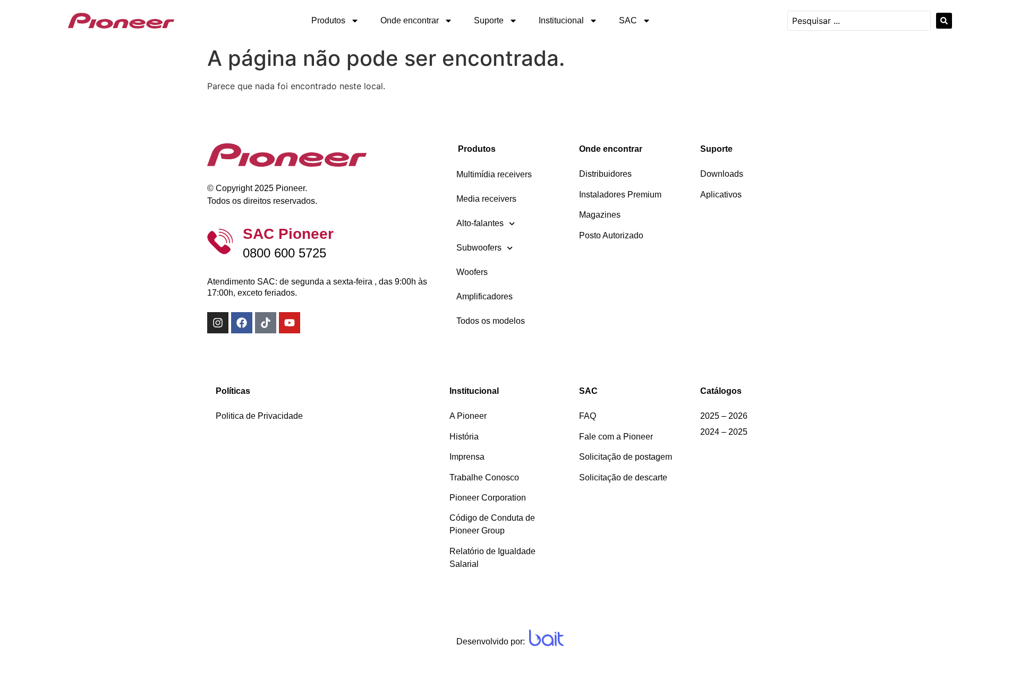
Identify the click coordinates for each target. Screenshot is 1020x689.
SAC (628, 20)
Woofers (472, 272)
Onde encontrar (409, 20)
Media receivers (486, 198)
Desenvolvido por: (490, 641)
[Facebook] (241, 322)
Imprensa (466, 456)
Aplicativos (721, 194)
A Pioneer (468, 415)
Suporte (489, 20)
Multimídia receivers (494, 174)
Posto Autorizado (611, 235)
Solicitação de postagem (625, 456)
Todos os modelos (490, 320)
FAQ (587, 415)
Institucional (561, 20)
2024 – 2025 (723, 431)
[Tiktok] (265, 322)
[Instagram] (217, 322)
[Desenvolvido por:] (546, 638)
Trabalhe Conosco (484, 477)
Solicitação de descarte (623, 477)
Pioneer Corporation (487, 497)
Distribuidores (605, 173)
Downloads (721, 173)
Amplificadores (484, 296)
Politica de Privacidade (259, 415)
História (464, 436)
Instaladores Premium (620, 194)
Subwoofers (479, 247)
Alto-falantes (480, 223)
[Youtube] (289, 322)
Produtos (328, 20)
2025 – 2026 (723, 415)
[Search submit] (944, 21)
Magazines (599, 214)
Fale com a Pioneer (616, 436)
